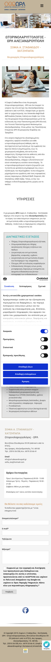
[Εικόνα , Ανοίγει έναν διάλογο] (25, 81)
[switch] (44, 339)
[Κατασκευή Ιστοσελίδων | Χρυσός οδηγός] (25, 651)
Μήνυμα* (6, 549)
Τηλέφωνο (7, 539)
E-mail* (5, 529)
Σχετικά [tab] (41, 286)
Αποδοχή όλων (25, 367)
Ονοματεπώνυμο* (10, 518)
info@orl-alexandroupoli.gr (16, 459)
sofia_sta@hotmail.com (14, 462)
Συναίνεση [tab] (9, 286)
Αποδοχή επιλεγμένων (25, 374)
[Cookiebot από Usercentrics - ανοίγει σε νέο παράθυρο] (36, 279)
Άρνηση (25, 381)
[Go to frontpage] (15, 6)
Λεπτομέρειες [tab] (25, 286)
